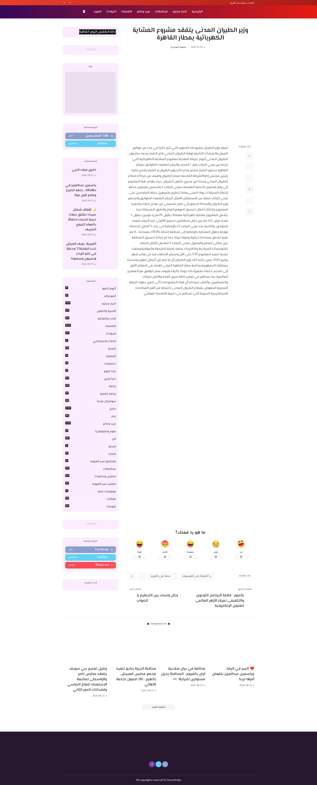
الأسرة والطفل (106, 311)
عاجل (112, 409)
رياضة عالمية (108, 394)
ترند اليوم (110, 371)
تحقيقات (110, 364)
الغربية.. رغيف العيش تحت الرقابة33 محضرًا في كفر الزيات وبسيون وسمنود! (81, 251)
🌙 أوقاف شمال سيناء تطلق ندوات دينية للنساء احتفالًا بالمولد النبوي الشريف (82, 219)
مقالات (111, 499)
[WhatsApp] (249, 189)
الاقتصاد (110, 326)
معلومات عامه (107, 491)
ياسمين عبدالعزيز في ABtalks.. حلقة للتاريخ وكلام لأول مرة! (81, 190)
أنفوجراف (110, 296)
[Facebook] (70, 2)
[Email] (249, 212)
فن (114, 439)
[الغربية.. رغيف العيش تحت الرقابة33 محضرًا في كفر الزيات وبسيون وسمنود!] (107, 254)
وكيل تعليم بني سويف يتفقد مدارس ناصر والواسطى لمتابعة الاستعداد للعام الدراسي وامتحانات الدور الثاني (87, 679)
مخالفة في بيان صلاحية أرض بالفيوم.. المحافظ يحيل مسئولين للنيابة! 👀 (183, 674)
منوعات (111, 506)
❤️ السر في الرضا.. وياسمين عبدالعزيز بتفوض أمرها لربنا (233, 674)
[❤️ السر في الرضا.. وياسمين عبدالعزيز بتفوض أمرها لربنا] (232, 647)
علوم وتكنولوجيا (105, 431)
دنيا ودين (110, 379)
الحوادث (111, 334)
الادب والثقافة (107, 319)
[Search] (65, 11)
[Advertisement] (90, 92)
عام (113, 416)
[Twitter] (67, 2)
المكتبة (111, 356)
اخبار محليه (109, 304)
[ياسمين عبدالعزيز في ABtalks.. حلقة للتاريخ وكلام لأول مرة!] (107, 193)
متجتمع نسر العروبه (103, 461)
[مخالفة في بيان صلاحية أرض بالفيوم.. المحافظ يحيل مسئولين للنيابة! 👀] (183, 647)
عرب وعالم (109, 424)
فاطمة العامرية (178, 47)
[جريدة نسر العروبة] (235, 11)
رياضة (112, 386)
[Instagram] (64, 2)
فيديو (112, 446)
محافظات (109, 469)
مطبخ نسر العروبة (104, 484)
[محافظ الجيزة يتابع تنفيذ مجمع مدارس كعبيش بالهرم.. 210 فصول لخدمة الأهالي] (134, 647)
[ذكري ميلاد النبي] (107, 173)
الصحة (112, 349)
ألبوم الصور (109, 288)
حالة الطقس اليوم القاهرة (97, 31)
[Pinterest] (249, 178)
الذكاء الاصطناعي (104, 341)
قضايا (112, 454)
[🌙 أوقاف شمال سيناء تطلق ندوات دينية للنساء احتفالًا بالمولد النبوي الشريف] (107, 222)
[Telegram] (249, 200)
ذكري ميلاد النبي (84, 170)
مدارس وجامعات (105, 476)
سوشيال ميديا (106, 401)
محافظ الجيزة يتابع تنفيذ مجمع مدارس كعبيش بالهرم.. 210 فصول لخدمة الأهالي (136, 676)
